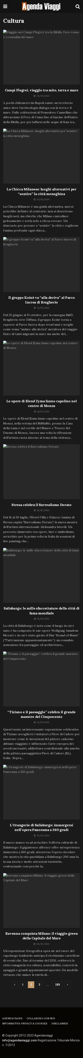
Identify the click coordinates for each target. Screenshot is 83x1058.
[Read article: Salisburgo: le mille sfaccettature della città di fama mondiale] (41, 575)
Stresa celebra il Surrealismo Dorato (41, 505)
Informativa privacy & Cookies (24, 1023)
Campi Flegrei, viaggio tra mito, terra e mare (41, 90)
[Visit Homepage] (41, 6)
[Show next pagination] (67, 984)
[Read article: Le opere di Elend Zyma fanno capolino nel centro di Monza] (41, 368)
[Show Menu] (5, 6)
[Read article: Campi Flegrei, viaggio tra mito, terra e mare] (41, 57)
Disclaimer (60, 1023)
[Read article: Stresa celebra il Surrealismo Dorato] (41, 471)
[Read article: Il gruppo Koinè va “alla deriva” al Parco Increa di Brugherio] (41, 264)
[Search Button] (78, 6)
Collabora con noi (41, 1018)
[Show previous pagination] (14, 984)
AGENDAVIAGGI (12, 1018)
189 (57, 984)
